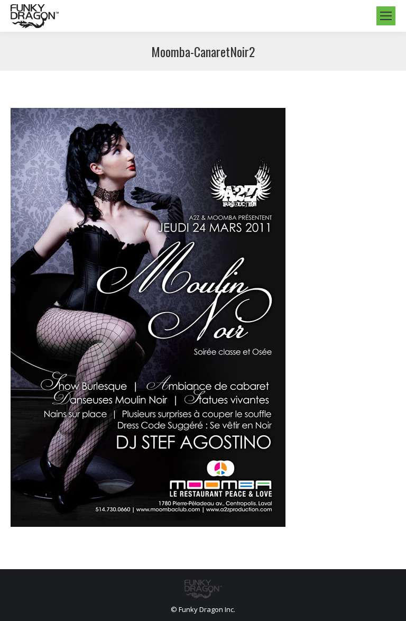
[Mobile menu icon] (385, 15)
